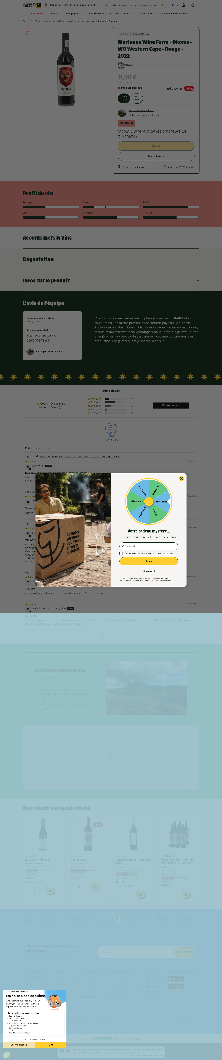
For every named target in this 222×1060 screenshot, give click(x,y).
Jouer (148, 561)
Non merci (149, 571)
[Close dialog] (181, 478)
